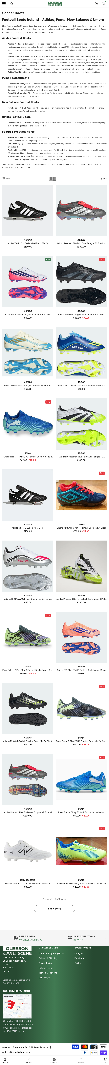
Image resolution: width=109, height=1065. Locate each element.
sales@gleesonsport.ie (19, 980)
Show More (54, 908)
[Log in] (96, 3)
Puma (28, 453)
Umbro (81, 524)
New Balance (27, 880)
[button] (51, 179)
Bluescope (25, 1052)
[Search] (12, 3)
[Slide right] (105, 938)
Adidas (28, 240)
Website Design (9, 1052)
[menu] (4, 3)
